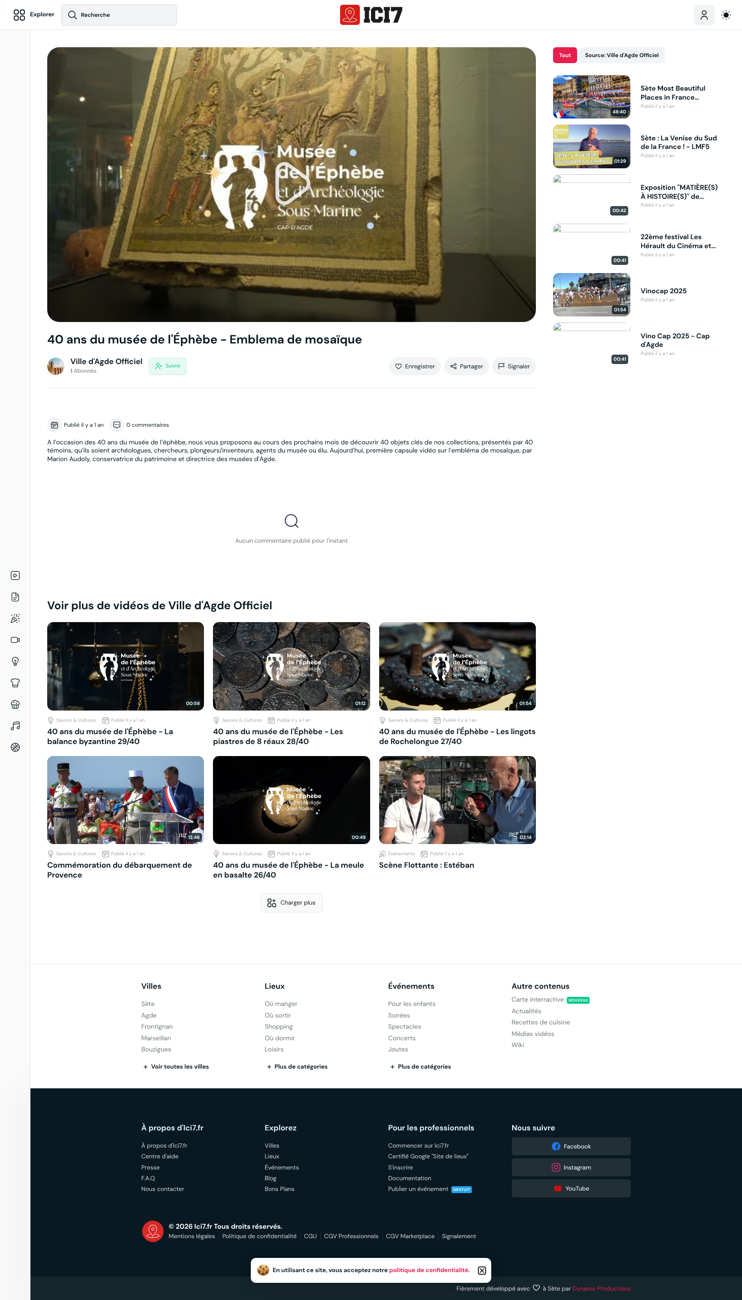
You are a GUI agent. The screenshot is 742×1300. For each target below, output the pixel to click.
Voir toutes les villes (180, 1067)
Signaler (519, 366)
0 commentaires (147, 424)
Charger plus (298, 902)
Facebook (577, 1146)
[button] (291, 184)
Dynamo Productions (602, 1288)
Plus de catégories (301, 1067)
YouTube (577, 1188)
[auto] (726, 15)
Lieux (275, 986)
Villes (151, 986)
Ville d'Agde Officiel (106, 362)
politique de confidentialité (428, 1270)
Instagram (577, 1167)
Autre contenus (541, 986)
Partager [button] (471, 366)
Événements (411, 986)
